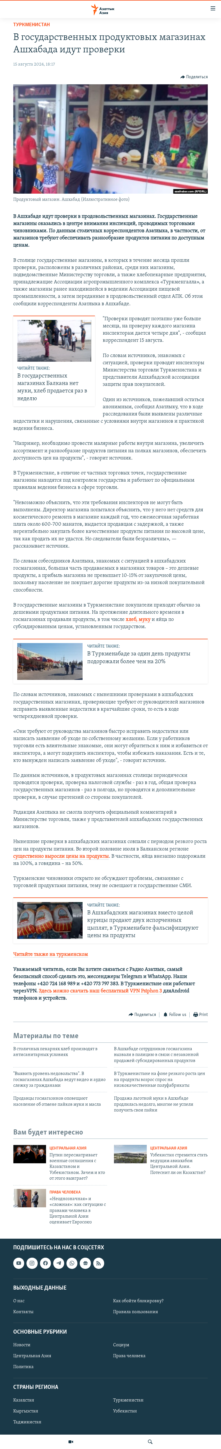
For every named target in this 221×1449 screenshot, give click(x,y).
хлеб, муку (139, 619)
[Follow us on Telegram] (58, 1263)
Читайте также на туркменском (50, 954)
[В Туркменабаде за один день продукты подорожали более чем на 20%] (50, 661)
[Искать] (150, 1442)
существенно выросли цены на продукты (61, 856)
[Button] (194, 77)
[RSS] (98, 1263)
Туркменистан (31, 25)
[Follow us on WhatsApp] (71, 1263)
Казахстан (23, 1400)
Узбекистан (125, 1411)
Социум (121, 1345)
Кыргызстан (25, 1411)
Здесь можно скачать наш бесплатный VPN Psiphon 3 (100, 991)
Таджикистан (27, 1422)
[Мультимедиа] (70, 1442)
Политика (23, 1367)
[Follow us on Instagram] (31, 1263)
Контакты (23, 1312)
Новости (22, 1345)
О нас (18, 1301)
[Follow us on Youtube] (18, 1263)
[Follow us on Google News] (85, 1263)
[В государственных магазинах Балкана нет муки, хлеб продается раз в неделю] (54, 341)
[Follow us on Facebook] (45, 1263)
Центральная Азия (68, 1148)
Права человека (65, 1192)
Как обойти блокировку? (138, 1301)
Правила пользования (135, 1312)
